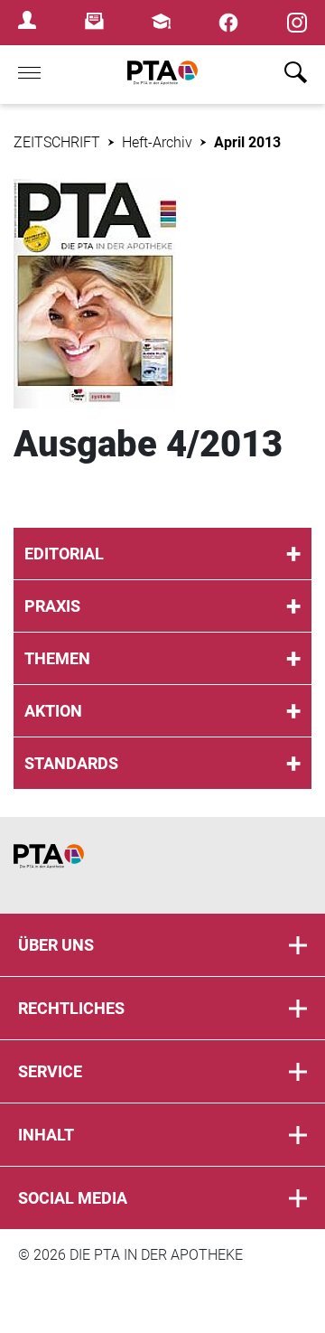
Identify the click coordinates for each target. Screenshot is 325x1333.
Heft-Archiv (157, 142)
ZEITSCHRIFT (57, 142)
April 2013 (247, 142)
